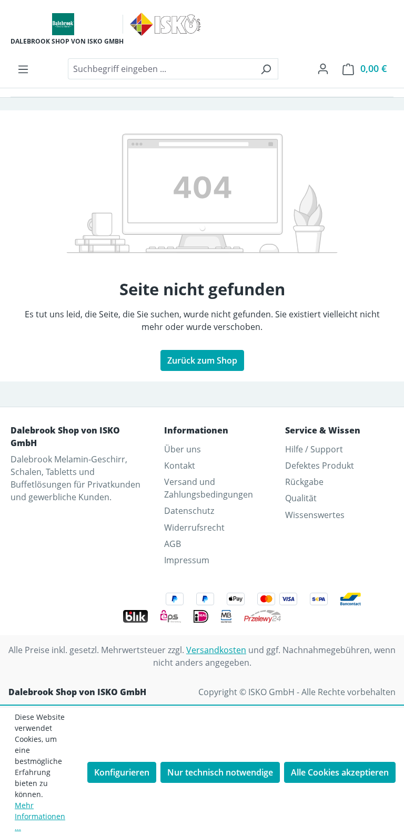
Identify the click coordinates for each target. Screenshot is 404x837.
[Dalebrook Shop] (63, 24)
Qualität (301, 498)
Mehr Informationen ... (40, 816)
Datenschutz (189, 510)
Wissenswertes (315, 515)
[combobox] (161, 68)
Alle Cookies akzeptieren (340, 772)
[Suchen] (266, 68)
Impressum (186, 560)
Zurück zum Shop (202, 360)
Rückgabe (304, 482)
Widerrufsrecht (194, 527)
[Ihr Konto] (323, 68)
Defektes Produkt (319, 465)
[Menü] (23, 68)
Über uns (182, 449)
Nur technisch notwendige (220, 772)
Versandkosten (216, 650)
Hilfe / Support (314, 449)
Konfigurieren (121, 772)
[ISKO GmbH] (165, 24)
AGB (172, 544)
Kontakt (179, 465)
